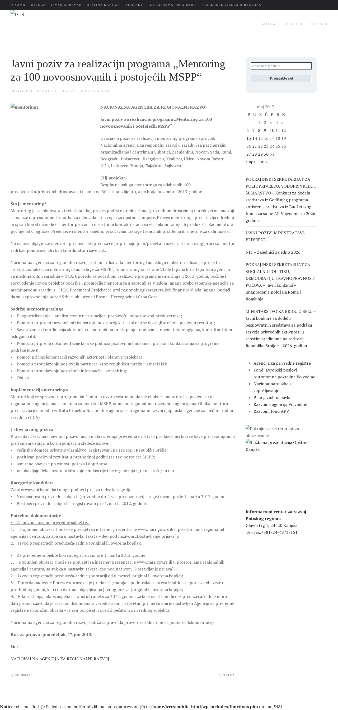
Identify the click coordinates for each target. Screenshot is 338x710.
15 (260, 138)
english (294, 24)
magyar (270, 24)
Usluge (38, 4)
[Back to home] (76, 24)
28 (254, 154)
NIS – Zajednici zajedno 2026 (273, 252)
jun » (263, 162)
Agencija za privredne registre (282, 363)
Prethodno (22, 674)
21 (254, 146)
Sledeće (225, 674)
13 (248, 138)
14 (254, 138)
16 (266, 138)
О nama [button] (18, 4)
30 (266, 154)
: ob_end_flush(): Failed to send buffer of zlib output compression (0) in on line (141, 706)
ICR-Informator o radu (172, 4)
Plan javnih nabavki (271, 397)
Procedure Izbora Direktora (231, 4)
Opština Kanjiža (103, 4)
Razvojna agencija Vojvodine (280, 404)
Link (15, 646)
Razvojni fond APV (271, 411)
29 (260, 154)
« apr (250, 162)
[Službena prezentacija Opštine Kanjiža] (281, 445)
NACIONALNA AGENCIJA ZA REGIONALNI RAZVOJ (60, 659)
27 (248, 154)
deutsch (318, 24)
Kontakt (134, 4)
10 (272, 130)
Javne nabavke (66, 4)
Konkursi (101, 90)
